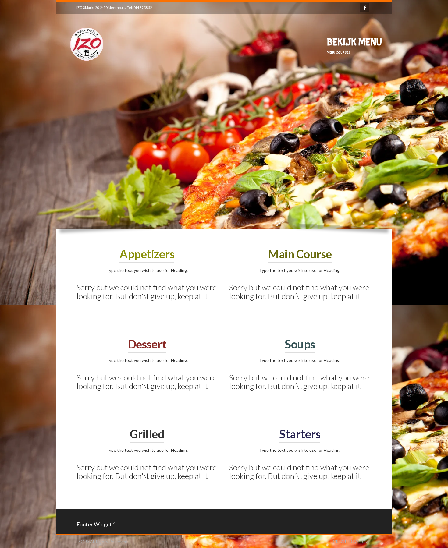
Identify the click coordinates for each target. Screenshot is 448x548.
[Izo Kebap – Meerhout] (86, 73)
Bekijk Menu (354, 46)
